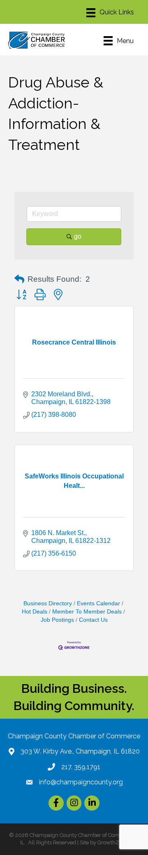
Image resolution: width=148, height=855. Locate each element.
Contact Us (93, 620)
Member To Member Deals (87, 612)
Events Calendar (98, 603)
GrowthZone (112, 842)
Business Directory (47, 603)
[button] (19, 279)
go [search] (77, 236)
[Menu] (110, 12)
